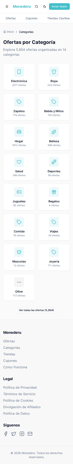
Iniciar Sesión (59, 6)
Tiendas (9, 354)
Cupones (10, 361)
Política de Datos (16, 413)
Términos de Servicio (19, 394)
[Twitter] (13, 433)
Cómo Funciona (15, 367)
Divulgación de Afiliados (22, 407)
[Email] (30, 433)
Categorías (11, 348)
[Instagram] (21, 433)
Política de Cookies (18, 400)
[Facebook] (5, 433)
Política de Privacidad (20, 387)
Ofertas (9, 341)
